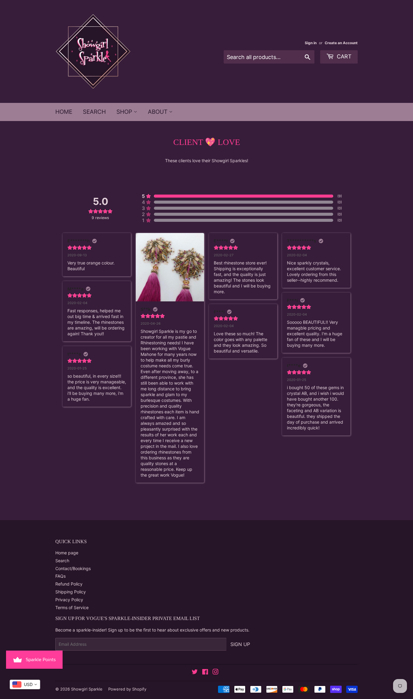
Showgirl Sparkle (86, 689)
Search (94, 111)
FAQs (60, 576)
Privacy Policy (69, 599)
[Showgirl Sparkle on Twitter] (195, 672)
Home (63, 111)
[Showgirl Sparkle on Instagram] (216, 672)
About (158, 111)
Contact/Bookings (73, 568)
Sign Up (240, 644)
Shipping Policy (70, 591)
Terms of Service (72, 607)
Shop (125, 111)
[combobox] (25, 684)
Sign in (311, 43)
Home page (66, 552)
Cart (343, 56)
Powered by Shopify (127, 689)
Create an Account (341, 43)
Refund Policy (69, 583)
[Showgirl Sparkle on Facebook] (205, 672)
